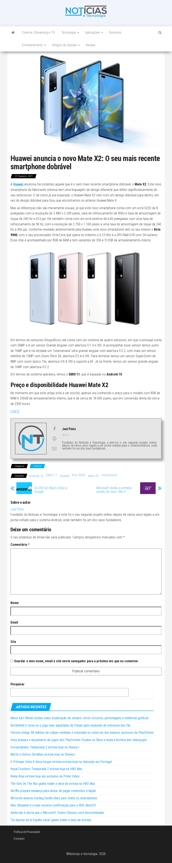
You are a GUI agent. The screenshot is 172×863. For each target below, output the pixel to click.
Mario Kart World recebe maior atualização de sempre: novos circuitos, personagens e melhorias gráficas (79, 718)
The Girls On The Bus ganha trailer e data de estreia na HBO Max (52, 784)
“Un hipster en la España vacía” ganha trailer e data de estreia (50, 820)
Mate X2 (93, 476)
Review (90, 45)
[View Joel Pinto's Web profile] (54, 438)
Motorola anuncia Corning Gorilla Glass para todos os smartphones (53, 798)
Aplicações (93, 32)
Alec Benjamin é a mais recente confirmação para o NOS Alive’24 (52, 805)
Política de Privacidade (27, 832)
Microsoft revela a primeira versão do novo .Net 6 (113, 490)
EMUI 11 (51, 475)
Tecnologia (69, 32)
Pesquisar (17, 684)
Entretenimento (33, 45)
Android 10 (36, 476)
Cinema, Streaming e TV (38, 32)
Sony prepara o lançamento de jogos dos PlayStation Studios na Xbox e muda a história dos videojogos (78, 740)
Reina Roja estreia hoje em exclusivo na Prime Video (44, 776)
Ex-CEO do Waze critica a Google (50, 490)
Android (37, 466)
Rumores (115, 32)
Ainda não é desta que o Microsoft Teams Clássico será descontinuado (57, 813)
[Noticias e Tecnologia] (13, 32)
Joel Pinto (17, 509)
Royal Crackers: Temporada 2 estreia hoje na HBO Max (46, 769)
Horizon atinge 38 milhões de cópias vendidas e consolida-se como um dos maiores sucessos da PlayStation (82, 733)
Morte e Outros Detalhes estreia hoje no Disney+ (43, 754)
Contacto (19, 838)
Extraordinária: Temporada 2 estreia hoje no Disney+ (44, 747)
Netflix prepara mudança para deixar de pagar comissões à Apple (53, 791)
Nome (14, 603)
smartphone (109, 475)
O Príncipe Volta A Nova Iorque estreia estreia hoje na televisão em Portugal (61, 762)
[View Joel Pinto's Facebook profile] (54, 428)
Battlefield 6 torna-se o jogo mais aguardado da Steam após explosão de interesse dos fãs (70, 725)
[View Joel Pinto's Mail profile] (54, 448)
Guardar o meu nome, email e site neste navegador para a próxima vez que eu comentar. (76, 661)
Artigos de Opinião (65, 45)
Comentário (20, 545)
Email (14, 622)
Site (13, 642)
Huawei (64, 476)
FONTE (15, 411)
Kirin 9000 (78, 475)
